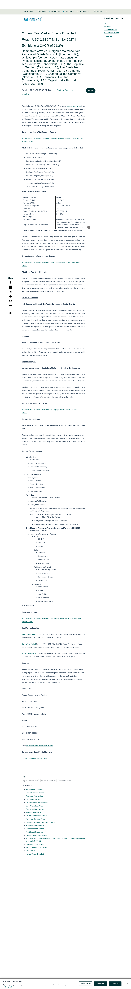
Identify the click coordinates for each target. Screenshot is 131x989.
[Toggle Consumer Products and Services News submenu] (36, 11)
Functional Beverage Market (36, 819)
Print (105, 23)
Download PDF (109, 27)
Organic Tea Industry (65, 781)
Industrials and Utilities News (85, 11)
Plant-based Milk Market (35, 829)
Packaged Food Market (34, 796)
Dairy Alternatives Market (35, 806)
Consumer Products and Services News (29, 11)
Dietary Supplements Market (36, 835)
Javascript (108, 36)
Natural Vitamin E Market (35, 854)
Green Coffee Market (33, 812)
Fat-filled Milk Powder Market (37, 803)
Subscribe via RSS (110, 30)
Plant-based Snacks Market (36, 832)
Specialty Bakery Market (35, 793)
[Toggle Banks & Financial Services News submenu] (64, 11)
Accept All (115, 983)
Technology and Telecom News (99, 11)
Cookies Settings (85, 983)
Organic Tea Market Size (48, 781)
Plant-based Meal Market (35, 825)
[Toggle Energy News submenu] (49, 11)
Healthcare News (71, 11)
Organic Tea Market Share (30, 781)
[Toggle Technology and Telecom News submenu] (106, 11)
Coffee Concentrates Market (36, 816)
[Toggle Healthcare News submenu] (78, 11)
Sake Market (30, 851)
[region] (65, 983)
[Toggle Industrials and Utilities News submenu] (92, 11)
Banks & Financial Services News (56, 11)
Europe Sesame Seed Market (36, 847)
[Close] (127, 983)
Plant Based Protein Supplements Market (41, 822)
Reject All (100, 983)
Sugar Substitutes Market (35, 844)
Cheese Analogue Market (35, 809)
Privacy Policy (8, 987)
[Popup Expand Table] (88, 227)
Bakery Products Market (35, 790)
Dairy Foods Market (33, 799)
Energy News (42, 11)
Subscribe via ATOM (111, 33)
